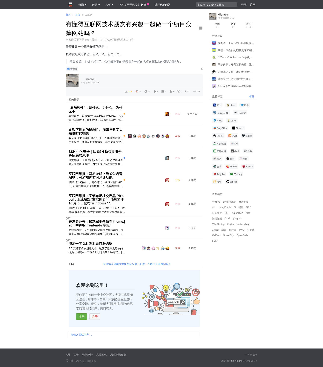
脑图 (245, 158)
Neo (248, 213)
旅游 (219, 158)
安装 (219, 166)
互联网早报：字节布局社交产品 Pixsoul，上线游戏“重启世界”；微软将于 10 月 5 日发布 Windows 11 (96, 199)
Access (249, 166)
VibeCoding (218, 224)
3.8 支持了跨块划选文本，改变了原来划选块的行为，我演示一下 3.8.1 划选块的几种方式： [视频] (97, 250)
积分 (249, 25)
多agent (237, 218)
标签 (78, 14)
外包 (232, 158)
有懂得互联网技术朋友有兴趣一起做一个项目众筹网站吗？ (137, 264)
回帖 (217, 25)
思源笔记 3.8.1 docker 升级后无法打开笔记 (236, 71)
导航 (249, 151)
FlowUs (240, 128)
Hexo (219, 120)
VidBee (216, 201)
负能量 (248, 135)
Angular (221, 174)
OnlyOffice (222, 128)
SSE (248, 207)
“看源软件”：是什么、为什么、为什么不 (95, 109)
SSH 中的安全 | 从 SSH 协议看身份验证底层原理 (95, 153)
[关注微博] (72, 361)
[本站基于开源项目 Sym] (67, 361)
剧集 (223, 229)
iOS (236, 143)
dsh (214, 207)
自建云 (232, 229)
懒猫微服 (217, 218)
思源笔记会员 (118, 354)
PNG (241, 229)
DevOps (242, 112)
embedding (243, 224)
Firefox (233, 166)
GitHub (233, 181)
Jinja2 (215, 229)
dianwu (223, 14)
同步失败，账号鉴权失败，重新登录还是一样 (236, 64)
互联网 (89, 14)
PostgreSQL (223, 112)
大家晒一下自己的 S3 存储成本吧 (236, 43)
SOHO (220, 135)
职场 (246, 105)
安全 (219, 105)
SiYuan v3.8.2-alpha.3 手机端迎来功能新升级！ (236, 57)
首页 (68, 14)
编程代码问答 (162, 4)
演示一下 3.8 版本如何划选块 (90, 243)
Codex (230, 224)
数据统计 (87, 354)
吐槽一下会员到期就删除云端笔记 (236, 50)
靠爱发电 (101, 354)
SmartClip (228, 235)
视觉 (241, 207)
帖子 (233, 25)
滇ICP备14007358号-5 (232, 360)
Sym (248, 360)
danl (236, 151)
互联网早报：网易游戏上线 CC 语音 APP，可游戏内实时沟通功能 (95, 175)
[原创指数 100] (124, 114)
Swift (234, 135)
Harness (243, 201)
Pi (234, 207)
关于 (95, 316)
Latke (233, 120)
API (68, 354)
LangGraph (225, 207)
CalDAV (216, 235)
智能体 (250, 229)
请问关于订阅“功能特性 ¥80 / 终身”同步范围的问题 (236, 79)
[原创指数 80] (124, 158)
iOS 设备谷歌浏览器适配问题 (235, 86)
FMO (215, 241)
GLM (227, 218)
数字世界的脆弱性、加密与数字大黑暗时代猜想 (96, 131)
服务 (219, 181)
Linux (233, 105)
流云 (227, 213)
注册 (81, 316)
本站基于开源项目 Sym (132, 4)
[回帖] (200, 28)
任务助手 (217, 213)
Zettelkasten (229, 201)
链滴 (255, 354)
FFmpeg (237, 174)
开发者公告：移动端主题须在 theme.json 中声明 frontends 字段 (97, 223)
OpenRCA (237, 213)
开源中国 (221, 151)
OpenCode (242, 235)
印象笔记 (221, 143)
